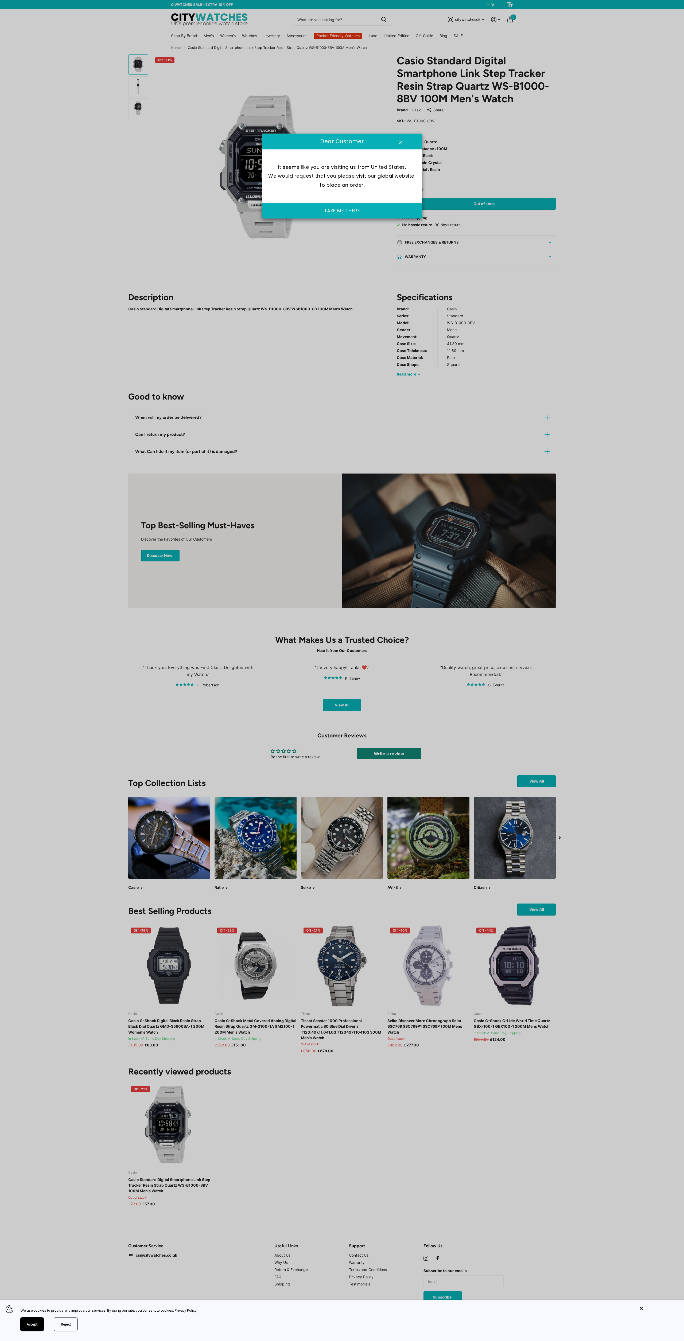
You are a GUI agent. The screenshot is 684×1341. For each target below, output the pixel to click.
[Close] (658, 1309)
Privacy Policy (185, 1310)
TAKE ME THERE (342, 210)
